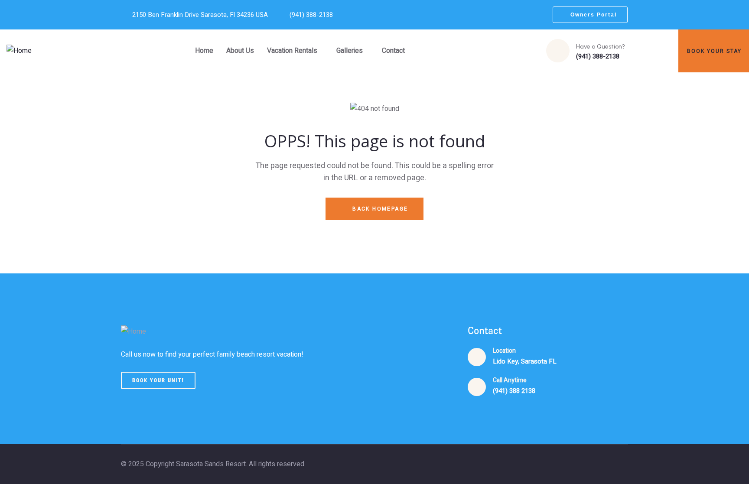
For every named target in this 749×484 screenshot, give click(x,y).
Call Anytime (510, 380)
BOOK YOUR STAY (714, 51)
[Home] (19, 51)
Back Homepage (379, 209)
